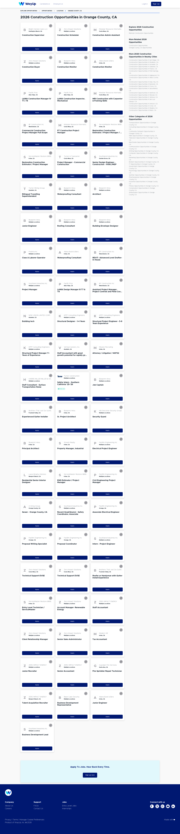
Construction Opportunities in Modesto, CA (143, 62)
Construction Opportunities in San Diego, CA (144, 60)
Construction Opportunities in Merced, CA (143, 95)
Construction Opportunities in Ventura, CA (143, 97)
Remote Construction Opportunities (141, 33)
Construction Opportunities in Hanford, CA (143, 93)
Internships (66, 809)
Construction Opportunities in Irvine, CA (142, 106)
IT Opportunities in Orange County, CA (142, 164)
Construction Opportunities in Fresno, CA (143, 69)
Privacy (8, 820)
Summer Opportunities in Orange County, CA (144, 175)
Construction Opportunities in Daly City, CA (143, 82)
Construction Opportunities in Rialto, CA (142, 110)
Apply (37, 49)
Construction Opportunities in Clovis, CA (142, 86)
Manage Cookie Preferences (32, 820)
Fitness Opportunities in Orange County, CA (144, 186)
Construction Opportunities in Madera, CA (143, 108)
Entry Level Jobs (69, 806)
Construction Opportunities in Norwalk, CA (143, 64)
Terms (15, 820)
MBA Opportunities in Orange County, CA (143, 136)
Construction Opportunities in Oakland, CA (143, 66)
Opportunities (47, 10)
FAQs (36, 806)
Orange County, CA (75, 10)
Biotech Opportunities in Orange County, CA (144, 162)
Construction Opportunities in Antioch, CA (143, 104)
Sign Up (156, 4)
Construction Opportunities (138, 45)
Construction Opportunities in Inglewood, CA (144, 75)
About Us (9, 806)
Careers (8, 809)
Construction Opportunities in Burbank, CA (143, 84)
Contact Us (38, 809)
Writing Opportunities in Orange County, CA (144, 151)
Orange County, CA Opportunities (140, 48)
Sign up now (90, 775)
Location (60, 10)
